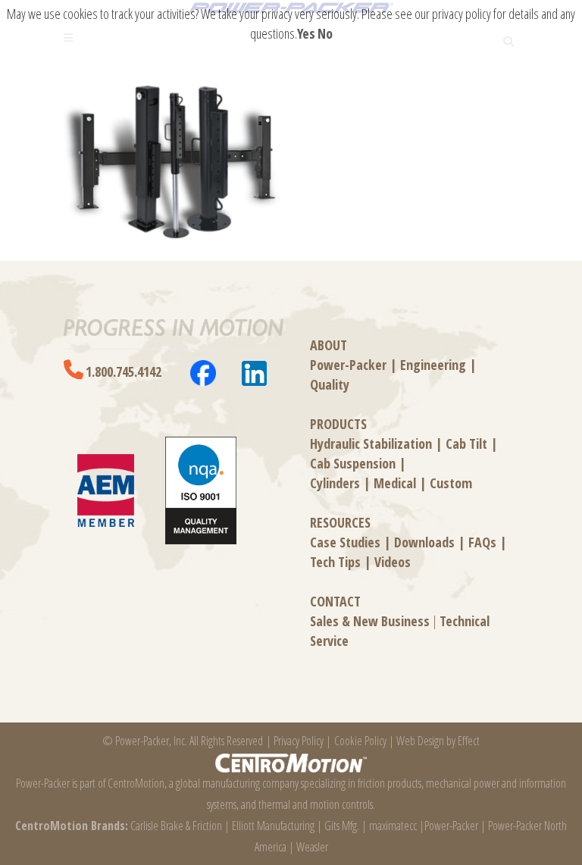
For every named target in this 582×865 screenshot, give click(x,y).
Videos (392, 562)
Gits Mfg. (341, 825)
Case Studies (345, 542)
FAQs (482, 542)
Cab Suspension (353, 463)
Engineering (433, 365)
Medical (395, 483)
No (325, 33)
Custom (451, 483)
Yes (306, 33)
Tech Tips (335, 562)
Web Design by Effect (438, 740)
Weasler (312, 846)
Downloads (424, 542)
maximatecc (393, 825)
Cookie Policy (360, 740)
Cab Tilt (466, 443)
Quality (329, 384)
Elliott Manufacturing (273, 825)
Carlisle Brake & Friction (176, 825)
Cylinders (335, 483)
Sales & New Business (370, 621)
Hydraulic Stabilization (371, 443)
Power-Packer (348, 365)
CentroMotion (136, 783)
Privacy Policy (299, 740)
